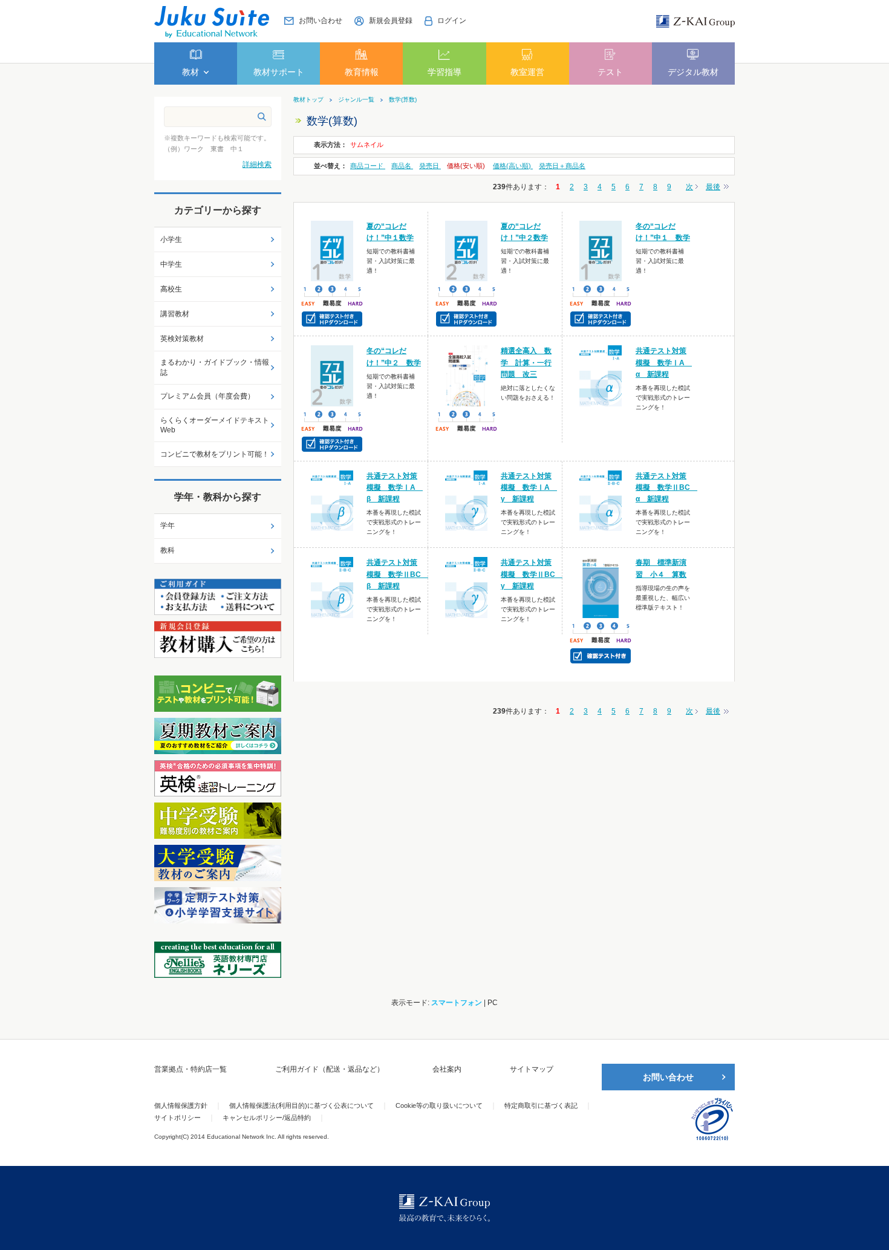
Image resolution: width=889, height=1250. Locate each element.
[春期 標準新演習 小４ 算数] (600, 587)
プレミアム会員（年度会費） (207, 396)
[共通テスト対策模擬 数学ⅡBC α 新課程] (600, 500)
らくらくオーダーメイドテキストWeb (214, 425)
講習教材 (174, 314)
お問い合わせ (668, 1077)
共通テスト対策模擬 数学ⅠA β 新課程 (394, 487)
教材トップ (308, 100)
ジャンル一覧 (356, 100)
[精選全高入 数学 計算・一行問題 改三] (466, 375)
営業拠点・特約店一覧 (190, 1069)
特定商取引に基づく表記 (541, 1105)
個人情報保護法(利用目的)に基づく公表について (301, 1105)
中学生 (171, 264)
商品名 (402, 165)
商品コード (367, 165)
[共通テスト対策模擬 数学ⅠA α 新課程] (600, 375)
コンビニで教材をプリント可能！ (214, 454)
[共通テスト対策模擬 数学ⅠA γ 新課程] (466, 500)
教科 (167, 550)
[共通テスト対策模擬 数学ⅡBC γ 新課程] (466, 587)
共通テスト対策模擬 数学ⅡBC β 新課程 (397, 574)
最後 (713, 187)
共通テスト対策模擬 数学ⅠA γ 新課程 (529, 487)
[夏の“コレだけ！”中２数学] (466, 250)
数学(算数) (403, 100)
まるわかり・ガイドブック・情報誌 (214, 367)
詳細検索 (257, 164)
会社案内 (446, 1069)
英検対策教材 (182, 338)
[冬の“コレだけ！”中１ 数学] (600, 250)
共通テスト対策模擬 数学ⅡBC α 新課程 (666, 487)
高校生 (171, 289)
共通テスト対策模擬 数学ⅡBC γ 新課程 (531, 574)
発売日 (430, 165)
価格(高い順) (513, 165)
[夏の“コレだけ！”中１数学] (332, 250)
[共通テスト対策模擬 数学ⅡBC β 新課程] (332, 587)
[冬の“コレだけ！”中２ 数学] (332, 375)
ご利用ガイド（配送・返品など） (329, 1069)
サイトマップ (531, 1069)
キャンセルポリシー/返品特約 (267, 1117)
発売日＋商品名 (562, 165)
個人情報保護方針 (180, 1105)
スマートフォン (456, 1002)
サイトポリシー (177, 1117)
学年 (167, 525)
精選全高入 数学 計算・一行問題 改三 (526, 362)
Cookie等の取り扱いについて (439, 1105)
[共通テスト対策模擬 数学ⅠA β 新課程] (332, 500)
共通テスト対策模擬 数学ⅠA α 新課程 (664, 362)
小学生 (171, 239)
